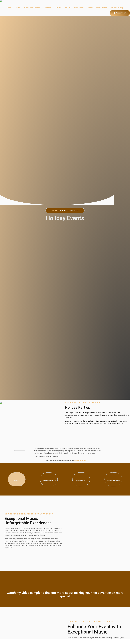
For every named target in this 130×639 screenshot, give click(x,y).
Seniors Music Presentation (97, 8)
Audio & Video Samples (32, 8)
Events (58, 8)
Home (9, 8)
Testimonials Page (80, 461)
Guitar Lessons (79, 8)
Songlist (17, 8)
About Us (67, 8)
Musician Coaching (117, 8)
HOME (55, 210)
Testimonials (48, 8)
